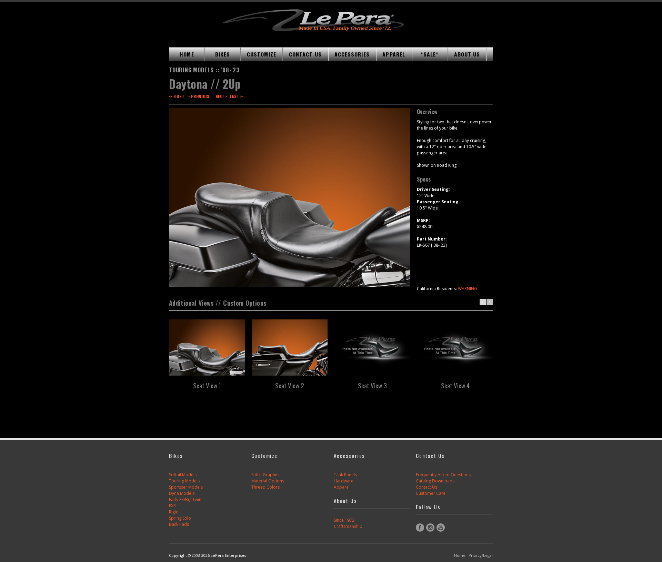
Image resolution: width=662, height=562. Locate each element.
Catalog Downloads (435, 481)
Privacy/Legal (481, 555)
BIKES (222, 54)
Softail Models (183, 475)
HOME (187, 54)
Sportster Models (186, 487)
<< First (176, 96)
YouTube (441, 527)
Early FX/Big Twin (185, 499)
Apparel (342, 487)
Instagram (430, 527)
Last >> (236, 96)
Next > (221, 96)
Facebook (420, 527)
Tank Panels (345, 475)
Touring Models (184, 481)
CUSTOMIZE (261, 54)
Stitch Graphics (265, 475)
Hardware (343, 481)
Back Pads (179, 524)
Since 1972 (344, 520)
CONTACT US (305, 54)
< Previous (198, 96)
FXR (172, 506)
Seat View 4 (455, 385)
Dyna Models (181, 493)
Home (459, 555)
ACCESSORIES (352, 54)
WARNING (467, 289)
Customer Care (430, 493)
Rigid (174, 512)
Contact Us (426, 487)
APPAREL (393, 54)
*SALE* (430, 54)
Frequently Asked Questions (443, 475)
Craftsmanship (348, 526)
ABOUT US (467, 54)
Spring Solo (180, 518)
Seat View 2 (289, 385)
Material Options (267, 481)
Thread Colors (265, 487)
